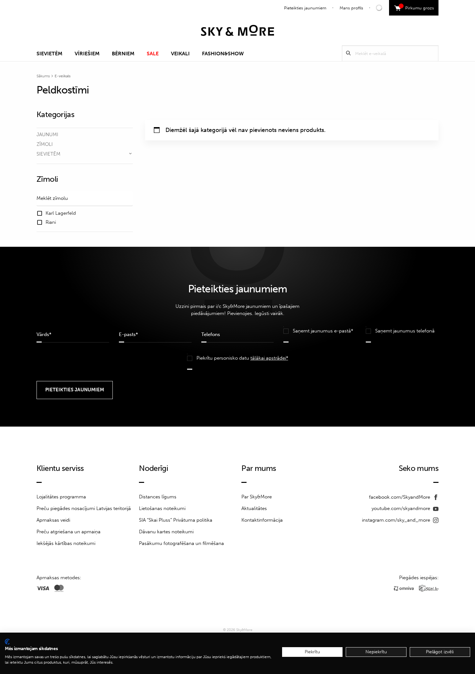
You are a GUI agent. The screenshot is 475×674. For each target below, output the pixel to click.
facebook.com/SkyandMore (400, 497)
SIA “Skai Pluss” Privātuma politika (175, 520)
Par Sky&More (256, 497)
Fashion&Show (223, 53)
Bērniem (123, 53)
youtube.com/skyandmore (401, 508)
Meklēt (348, 53)
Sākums (43, 76)
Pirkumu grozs (417, 7)
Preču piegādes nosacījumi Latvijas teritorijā (84, 508)
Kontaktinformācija (262, 520)
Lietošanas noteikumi (162, 508)
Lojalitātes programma (61, 497)
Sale (153, 53)
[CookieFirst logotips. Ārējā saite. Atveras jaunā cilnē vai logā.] (7, 642)
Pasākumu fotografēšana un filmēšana (181, 543)
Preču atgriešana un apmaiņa (68, 532)
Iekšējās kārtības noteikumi (66, 543)
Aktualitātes (254, 508)
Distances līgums (157, 497)
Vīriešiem (87, 53)
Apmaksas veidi (53, 520)
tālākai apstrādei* (269, 358)
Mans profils (351, 7)
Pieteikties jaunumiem (305, 7)
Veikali (180, 53)
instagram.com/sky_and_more (396, 520)
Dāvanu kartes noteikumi (166, 532)
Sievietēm (49, 53)
